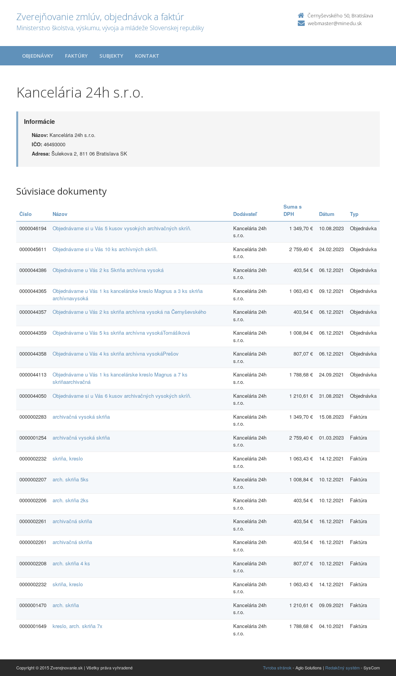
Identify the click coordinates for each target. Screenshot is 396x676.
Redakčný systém (342, 667)
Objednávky (37, 55)
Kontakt (147, 55)
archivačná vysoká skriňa (81, 416)
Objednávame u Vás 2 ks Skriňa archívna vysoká (108, 270)
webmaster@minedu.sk (335, 23)
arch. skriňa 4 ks (71, 563)
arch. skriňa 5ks (71, 479)
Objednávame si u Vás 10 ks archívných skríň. (105, 249)
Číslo (25, 213)
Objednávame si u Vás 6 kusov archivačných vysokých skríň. (122, 395)
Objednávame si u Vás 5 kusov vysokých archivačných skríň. (122, 228)
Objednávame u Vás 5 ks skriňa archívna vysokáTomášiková (121, 332)
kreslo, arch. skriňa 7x (77, 626)
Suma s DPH (292, 210)
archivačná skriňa (72, 521)
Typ (354, 213)
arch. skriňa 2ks (71, 500)
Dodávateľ (245, 213)
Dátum (327, 213)
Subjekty (111, 55)
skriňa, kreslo (68, 458)
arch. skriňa (66, 605)
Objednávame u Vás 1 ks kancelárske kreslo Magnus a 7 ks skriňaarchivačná (120, 378)
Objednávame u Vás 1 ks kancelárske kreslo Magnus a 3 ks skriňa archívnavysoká (128, 294)
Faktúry (76, 55)
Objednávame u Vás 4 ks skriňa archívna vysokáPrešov (116, 353)
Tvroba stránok (277, 667)
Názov (60, 213)
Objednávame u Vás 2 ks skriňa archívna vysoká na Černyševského (129, 311)
